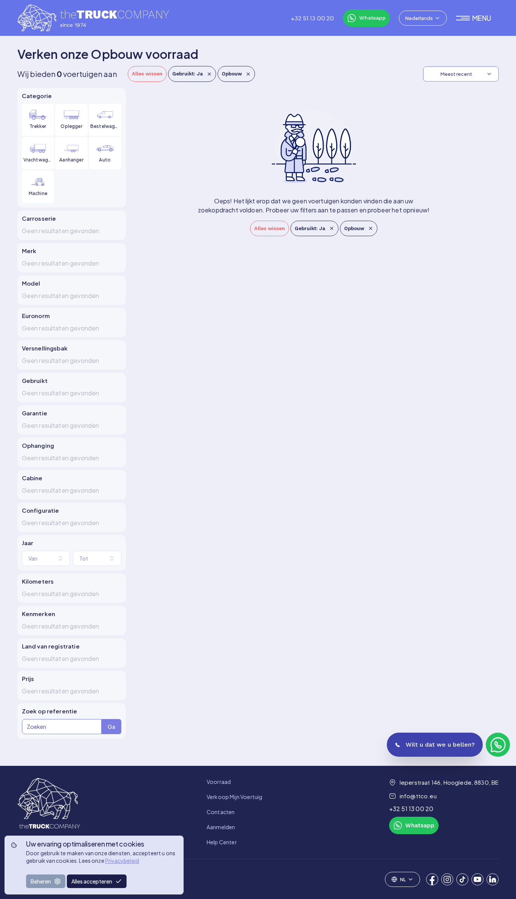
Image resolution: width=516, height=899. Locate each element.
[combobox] (423, 18)
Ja (187, 74)
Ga (111, 726)
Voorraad (219, 781)
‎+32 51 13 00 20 (312, 18)
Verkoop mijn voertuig (234, 796)
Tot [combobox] (83, 558)
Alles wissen (147, 74)
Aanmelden (221, 827)
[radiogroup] (71, 153)
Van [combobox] (32, 558)
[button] (477, 18)
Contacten (221, 811)
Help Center (222, 842)
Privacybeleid (122, 860)
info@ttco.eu (418, 795)
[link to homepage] (48, 812)
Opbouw (232, 74)
